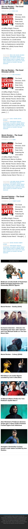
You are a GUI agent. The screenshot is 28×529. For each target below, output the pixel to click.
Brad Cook (12, 55)
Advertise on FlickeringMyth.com (17, 503)
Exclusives (17, 477)
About (17, 498)
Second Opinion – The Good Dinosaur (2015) (13, 197)
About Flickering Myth (17, 501)
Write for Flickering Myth (17, 506)
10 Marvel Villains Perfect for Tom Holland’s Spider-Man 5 (12, 399)
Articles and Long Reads (17, 472)
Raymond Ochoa (10, 60)
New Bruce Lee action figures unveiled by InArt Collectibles (11, 376)
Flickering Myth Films (17, 496)
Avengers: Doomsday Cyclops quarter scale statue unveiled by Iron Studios (14, 448)
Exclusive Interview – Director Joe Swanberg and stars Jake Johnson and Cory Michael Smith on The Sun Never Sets (13, 330)
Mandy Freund (7, 59)
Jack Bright (13, 57)
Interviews (17, 474)
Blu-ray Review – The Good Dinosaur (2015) (12, 7)
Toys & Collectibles (17, 493)
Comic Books (17, 487)
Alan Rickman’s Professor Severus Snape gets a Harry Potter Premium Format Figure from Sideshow (13, 423)
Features (17, 469)
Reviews (22, 55)
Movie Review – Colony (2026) (11, 354)
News (17, 464)
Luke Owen (12, 181)
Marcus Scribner (15, 59)
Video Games (17, 490)
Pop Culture (17, 480)
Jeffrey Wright (20, 57)
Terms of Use (19, 521)
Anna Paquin (13, 56)
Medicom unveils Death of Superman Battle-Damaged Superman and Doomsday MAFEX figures (14, 283)
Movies (18, 55)
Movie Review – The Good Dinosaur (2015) (12, 136)
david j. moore (13, 118)
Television (17, 485)
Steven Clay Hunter (11, 62)
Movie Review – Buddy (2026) (11, 306)
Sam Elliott (18, 60)
